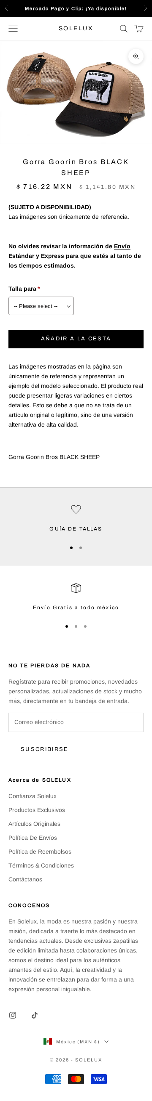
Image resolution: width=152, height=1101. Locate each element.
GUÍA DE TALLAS (75, 529)
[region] (76, 518)
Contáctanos (25, 879)
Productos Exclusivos (36, 810)
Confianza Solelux (32, 796)
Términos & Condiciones (41, 865)
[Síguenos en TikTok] (34, 1015)
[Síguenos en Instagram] (12, 1015)
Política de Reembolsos (39, 851)
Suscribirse (45, 749)
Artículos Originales (34, 823)
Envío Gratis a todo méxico (76, 607)
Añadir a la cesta (76, 339)
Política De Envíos (32, 837)
